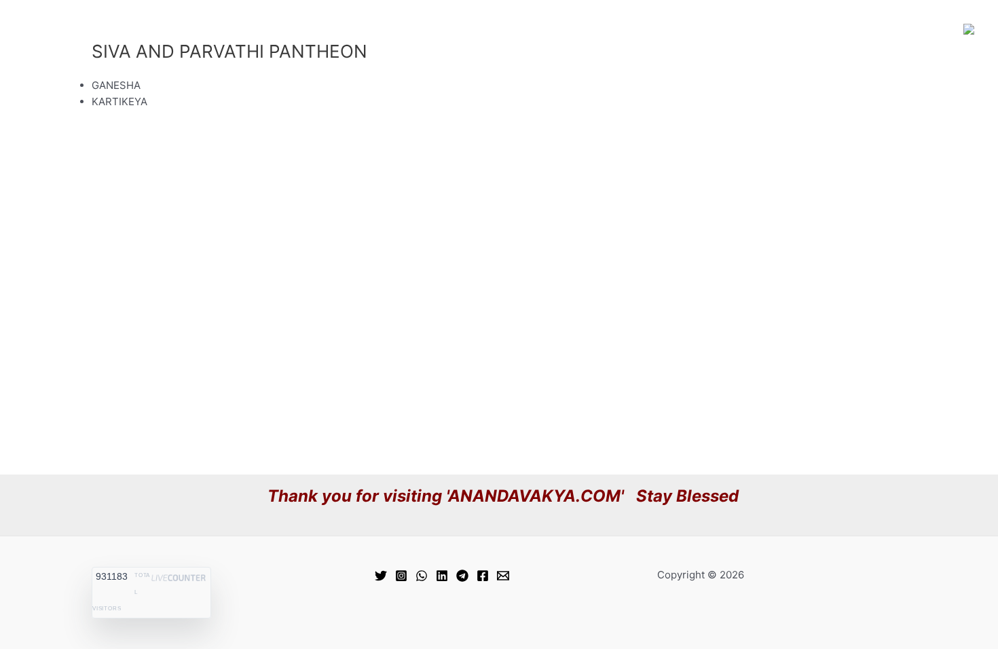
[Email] (503, 576)
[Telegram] (462, 576)
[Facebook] (483, 576)
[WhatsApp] (421, 576)
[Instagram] (401, 576)
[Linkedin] (442, 576)
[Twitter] (381, 576)
